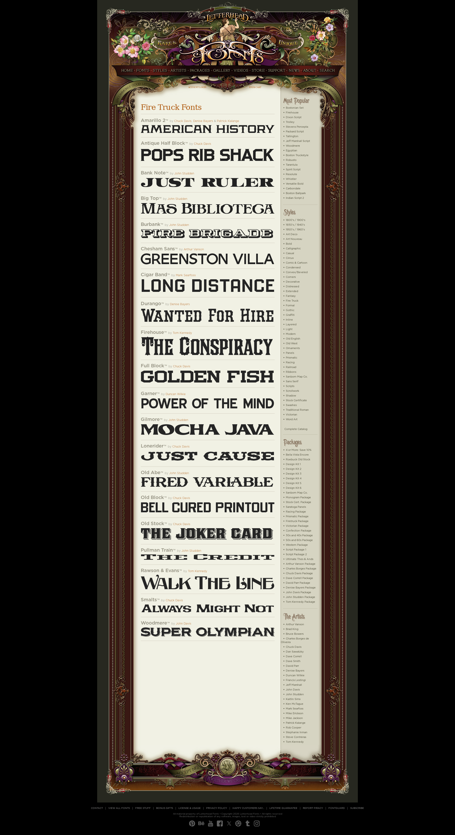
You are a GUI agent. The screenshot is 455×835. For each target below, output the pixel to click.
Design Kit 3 (293, 473)
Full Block (152, 366)
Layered (291, 324)
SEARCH (328, 72)
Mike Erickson (294, 713)
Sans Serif (292, 381)
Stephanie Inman (296, 732)
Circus (290, 258)
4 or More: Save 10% (298, 450)
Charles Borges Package (301, 568)
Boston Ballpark (296, 193)
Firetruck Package (297, 521)
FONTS (142, 72)
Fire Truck (292, 300)
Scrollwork (292, 391)
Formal (290, 305)
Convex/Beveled (297, 272)
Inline (289, 319)
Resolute (291, 174)
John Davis (183, 623)
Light (289, 329)
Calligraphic (293, 248)
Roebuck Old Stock (298, 459)
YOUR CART (255, 87)
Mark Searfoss (186, 275)
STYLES (160, 72)
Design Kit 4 (293, 478)
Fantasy (291, 296)
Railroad (291, 367)
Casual (290, 253)
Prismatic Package (297, 516)
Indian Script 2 (295, 198)
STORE (258, 72)
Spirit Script (293, 169)
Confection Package (298, 530)
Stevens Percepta (297, 127)
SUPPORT (276, 72)
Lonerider (152, 446)
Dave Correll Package (299, 578)
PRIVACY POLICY (216, 808)
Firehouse (152, 332)
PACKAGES (200, 72)
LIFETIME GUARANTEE (283, 808)
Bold (289, 244)
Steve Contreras (296, 737)
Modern (291, 334)
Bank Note (153, 173)
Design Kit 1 (293, 464)
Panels (290, 353)
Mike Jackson (294, 718)
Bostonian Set (295, 108)
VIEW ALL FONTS (119, 808)
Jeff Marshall (294, 685)
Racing (290, 362)
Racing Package (296, 511)
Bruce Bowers (295, 634)
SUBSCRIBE (357, 808)
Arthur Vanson (194, 249)
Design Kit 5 (293, 483)
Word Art (291, 419)
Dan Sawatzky (295, 651)
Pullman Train (157, 550)
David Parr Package (298, 583)
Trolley (290, 122)
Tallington (292, 136)
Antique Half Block (163, 143)
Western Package (297, 545)
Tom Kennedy (182, 333)
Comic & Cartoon (296, 262)
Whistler (291, 179)
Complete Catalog (295, 429)
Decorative (293, 281)
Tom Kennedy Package (300, 602)
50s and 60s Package (299, 540)
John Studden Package (300, 597)
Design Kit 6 (293, 488)
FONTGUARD (336, 808)
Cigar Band (154, 275)
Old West (291, 343)
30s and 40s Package (299, 535)
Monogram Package (298, 497)
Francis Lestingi (296, 680)
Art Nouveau (294, 239)
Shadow (291, 395)
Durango (151, 304)
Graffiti (290, 315)
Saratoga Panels (296, 507)
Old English (293, 338)
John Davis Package (298, 592)
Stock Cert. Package (298, 502)
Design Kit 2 (293, 469)
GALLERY (221, 72)
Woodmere (154, 623)
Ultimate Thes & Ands (299, 559)
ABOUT (309, 72)
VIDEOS (241, 72)
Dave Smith (293, 661)
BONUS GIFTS (164, 808)
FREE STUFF (143, 808)
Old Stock (152, 524)
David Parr (292, 666)
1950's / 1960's (295, 229)
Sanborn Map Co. (297, 376)
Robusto (291, 160)
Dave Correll (294, 656)
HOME (126, 72)
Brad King (292, 629)
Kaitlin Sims (293, 699)
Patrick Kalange (228, 121)
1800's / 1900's (295, 220)
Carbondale (293, 188)
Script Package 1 (296, 549)
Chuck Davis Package (299, 573)
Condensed (293, 267)
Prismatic (291, 357)
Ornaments (293, 348)
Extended (292, 291)
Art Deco (291, 234)
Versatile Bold (294, 183)
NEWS (293, 72)
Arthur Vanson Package (300, 564)
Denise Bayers (203, 121)
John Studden (184, 173)
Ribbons (291, 372)
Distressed (292, 286)
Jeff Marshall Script (298, 141)
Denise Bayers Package (301, 587)
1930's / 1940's (295, 225)
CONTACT (97, 808)
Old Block (152, 497)
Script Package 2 (296, 554)
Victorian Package (297, 526)
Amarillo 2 (153, 120)
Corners (291, 277)
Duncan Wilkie (176, 394)
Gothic (290, 310)
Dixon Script (293, 117)
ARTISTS (178, 72)
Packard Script (295, 131)
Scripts (290, 386)
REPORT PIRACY (313, 808)
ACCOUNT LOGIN (197, 87)
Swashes (291, 405)
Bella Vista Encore (297, 454)
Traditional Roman (297, 410)
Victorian (291, 414)
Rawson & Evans (160, 571)
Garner (149, 394)
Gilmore (150, 419)
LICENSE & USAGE (189, 808)
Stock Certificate (296, 400)
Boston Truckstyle (297, 155)
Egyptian (291, 150)
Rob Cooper (293, 727)
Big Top (150, 198)
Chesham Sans (158, 249)
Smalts (149, 600)
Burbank (150, 224)
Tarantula (291, 164)
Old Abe (150, 473)
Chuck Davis (182, 121)
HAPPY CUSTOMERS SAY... (248, 808)
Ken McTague (294, 704)
